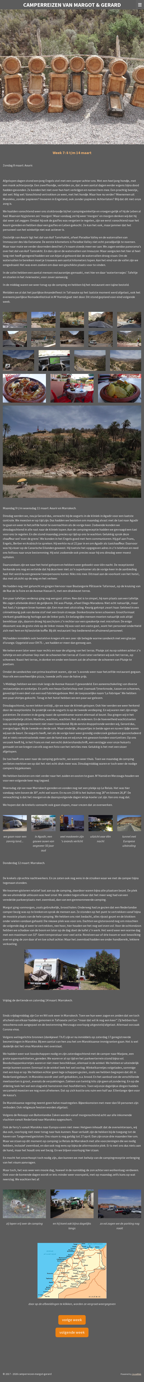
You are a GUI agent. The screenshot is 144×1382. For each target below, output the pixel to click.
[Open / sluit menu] (140, 4)
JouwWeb (136, 1374)
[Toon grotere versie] (15, 320)
